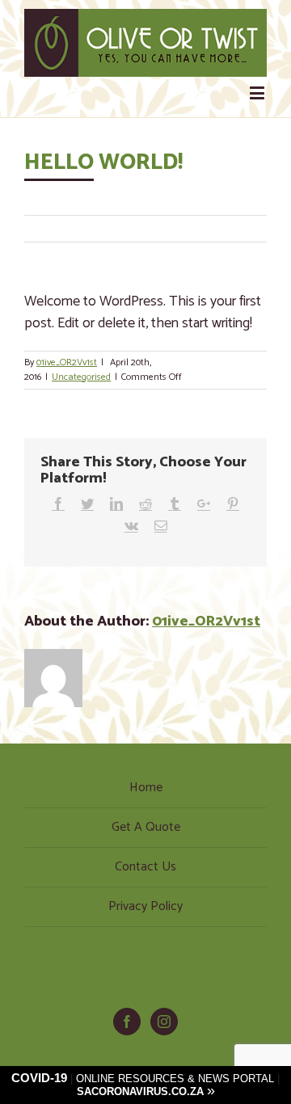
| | (145, 1084)
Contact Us (145, 867)
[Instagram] (164, 1021)
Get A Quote (146, 827)
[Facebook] (127, 1021)
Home (145, 788)
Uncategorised (81, 377)
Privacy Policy (145, 906)
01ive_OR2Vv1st (66, 362)
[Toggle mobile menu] (258, 92)
